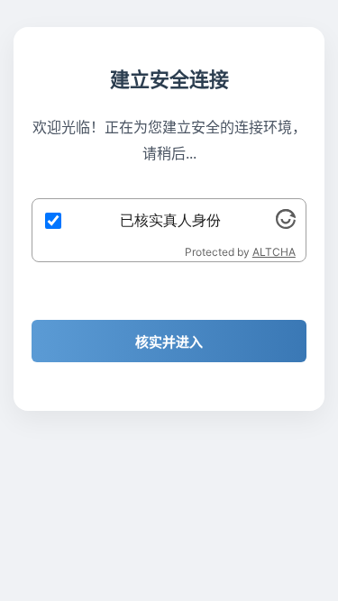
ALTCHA (274, 252)
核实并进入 (169, 342)
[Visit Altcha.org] (286, 223)
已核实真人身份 (170, 220)
